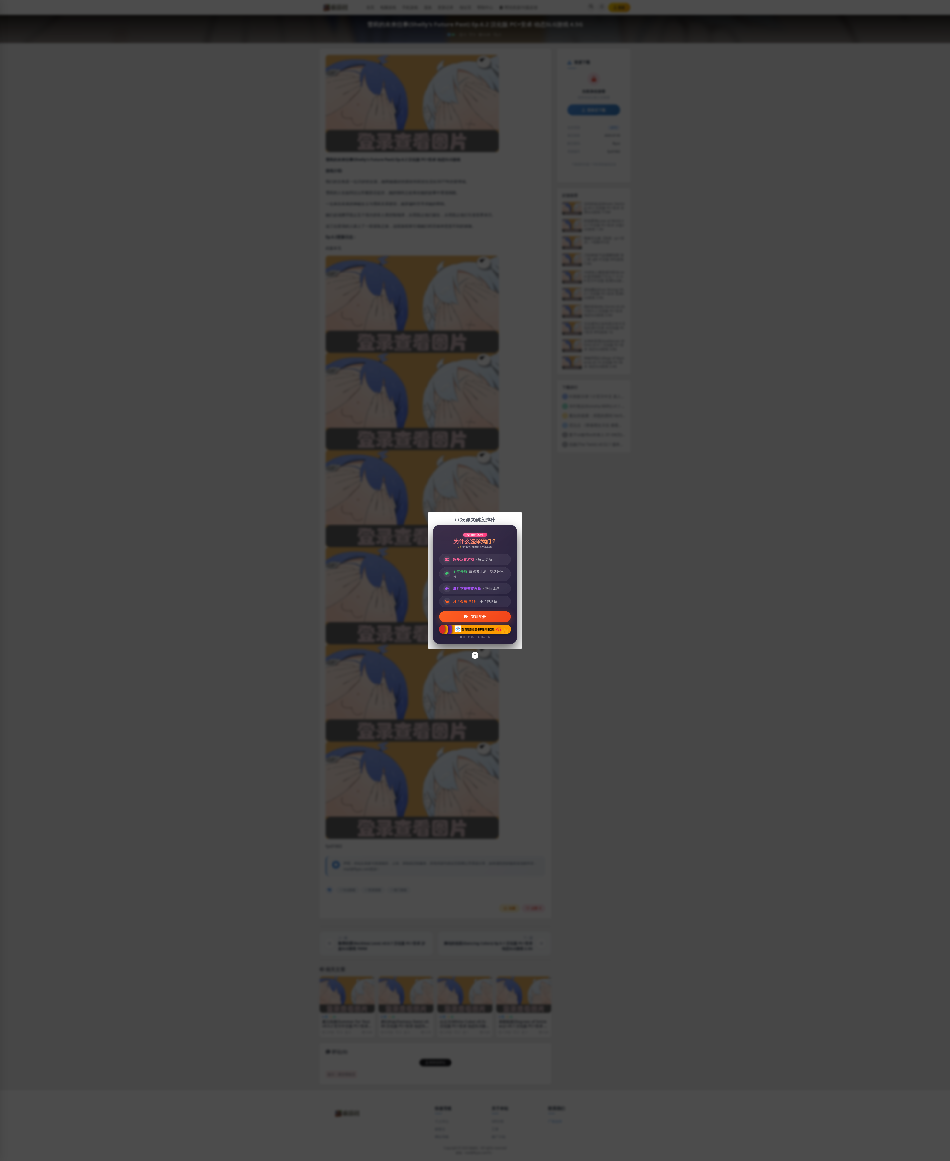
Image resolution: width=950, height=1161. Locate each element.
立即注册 (478, 616)
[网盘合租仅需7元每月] (475, 629)
